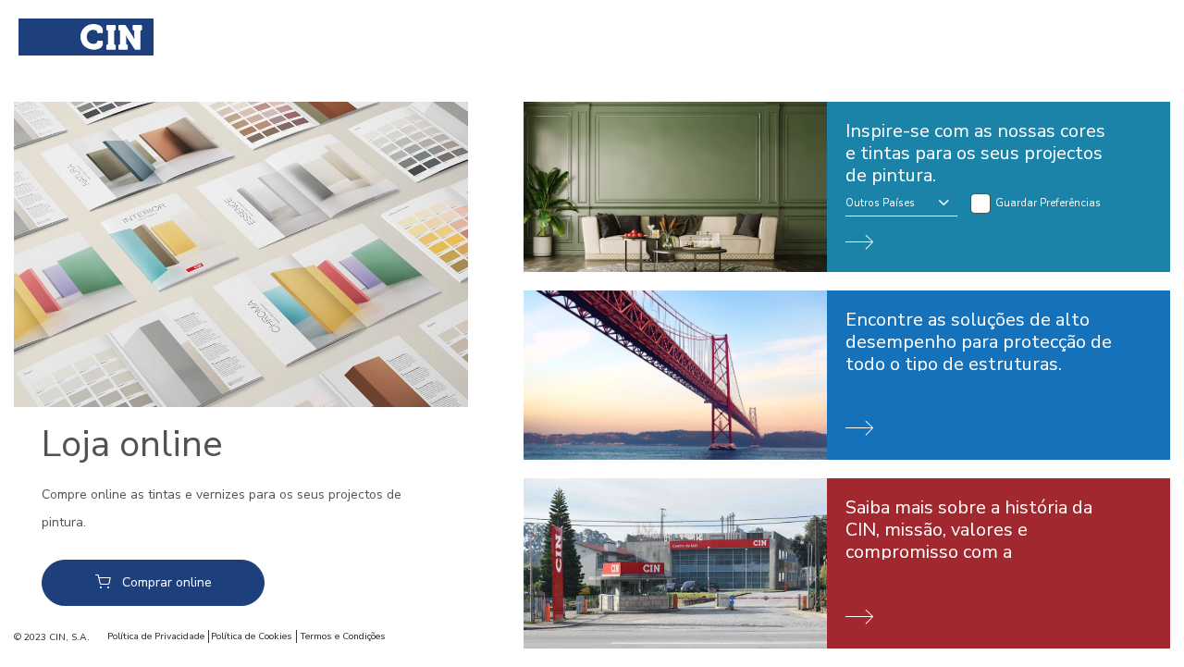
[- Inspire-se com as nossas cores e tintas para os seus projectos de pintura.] (847, 187)
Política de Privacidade (155, 636)
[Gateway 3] (847, 563)
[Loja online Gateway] (241, 254)
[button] (901, 204)
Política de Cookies (251, 636)
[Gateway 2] (847, 375)
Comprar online (167, 582)
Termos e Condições (343, 636)
